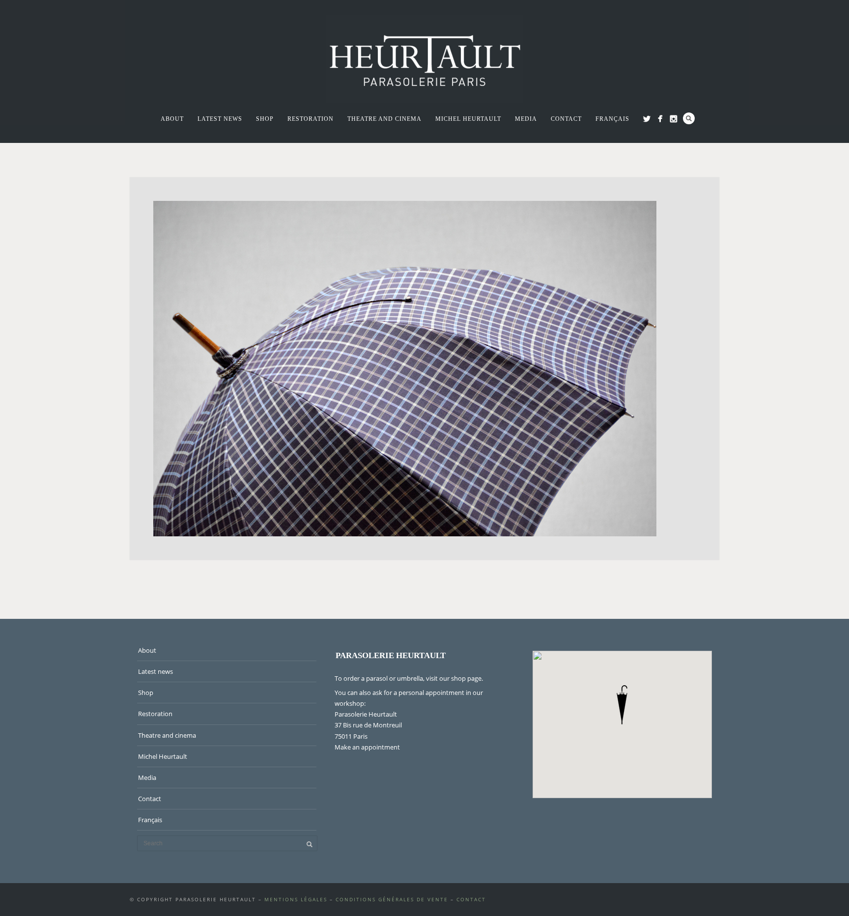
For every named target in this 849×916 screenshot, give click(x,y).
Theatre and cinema (384, 118)
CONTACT (471, 899)
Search (689, 118)
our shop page (460, 678)
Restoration (310, 118)
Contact (566, 118)
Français (612, 118)
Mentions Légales (295, 899)
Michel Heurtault (468, 118)
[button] (622, 704)
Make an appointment (367, 747)
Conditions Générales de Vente (392, 899)
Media (526, 118)
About (172, 118)
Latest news (220, 118)
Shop (265, 118)
